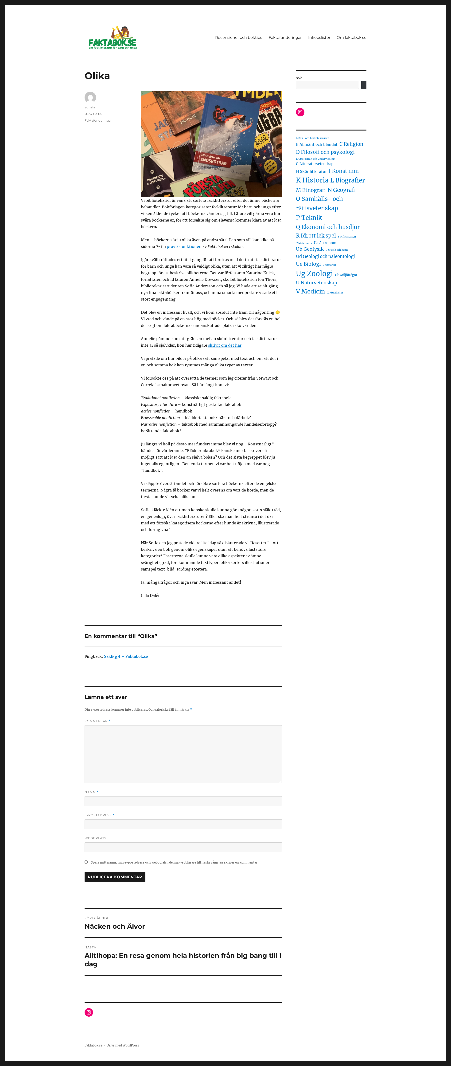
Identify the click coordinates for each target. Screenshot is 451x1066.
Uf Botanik (329, 264)
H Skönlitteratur (311, 171)
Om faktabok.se (351, 37)
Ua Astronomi (326, 243)
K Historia (312, 180)
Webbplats (95, 838)
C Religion (351, 144)
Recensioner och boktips (238, 37)
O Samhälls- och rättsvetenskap (319, 203)
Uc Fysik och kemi (337, 249)
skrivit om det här (224, 345)
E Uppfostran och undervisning (315, 158)
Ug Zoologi (314, 273)
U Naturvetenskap (316, 282)
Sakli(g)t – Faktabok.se (126, 656)
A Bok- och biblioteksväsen (312, 138)
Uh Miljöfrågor (346, 275)
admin (90, 107)
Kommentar (98, 721)
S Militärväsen (347, 236)
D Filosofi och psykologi (325, 152)
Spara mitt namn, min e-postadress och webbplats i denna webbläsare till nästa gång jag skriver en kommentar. (174, 862)
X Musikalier (335, 292)
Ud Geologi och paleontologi (325, 256)
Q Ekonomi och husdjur (328, 227)
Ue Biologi (308, 264)
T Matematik (304, 243)
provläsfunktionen (184, 246)
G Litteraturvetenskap (314, 164)
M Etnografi (311, 190)
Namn (92, 792)
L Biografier (347, 180)
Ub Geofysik (310, 249)
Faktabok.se (93, 1045)
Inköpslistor (319, 37)
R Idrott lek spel (316, 235)
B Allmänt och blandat (317, 144)
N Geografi (342, 190)
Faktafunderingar (285, 37)
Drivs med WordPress (123, 1045)
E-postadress (100, 815)
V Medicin (310, 291)
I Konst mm (344, 171)
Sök (299, 78)
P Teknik (309, 218)
